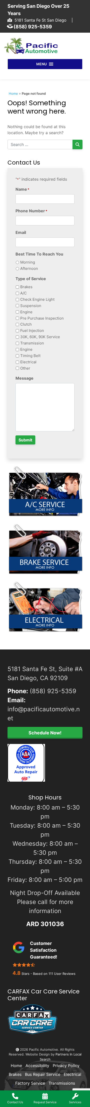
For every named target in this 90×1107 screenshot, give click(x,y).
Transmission (32, 343)
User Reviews (62, 974)
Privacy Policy (66, 1065)
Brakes (26, 286)
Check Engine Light (37, 299)
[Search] (77, 144)
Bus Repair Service (42, 1074)
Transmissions (61, 1083)
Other (25, 368)
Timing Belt (30, 355)
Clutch (26, 324)
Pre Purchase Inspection (42, 318)
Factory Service (30, 1083)
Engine (26, 312)
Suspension (30, 305)
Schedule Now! (45, 732)
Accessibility (37, 1065)
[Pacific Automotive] (32, 46)
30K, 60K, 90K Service (40, 336)
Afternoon (29, 268)
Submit (25, 439)
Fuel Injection (32, 330)
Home (13, 93)
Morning (27, 262)
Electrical (28, 362)
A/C (23, 293)
